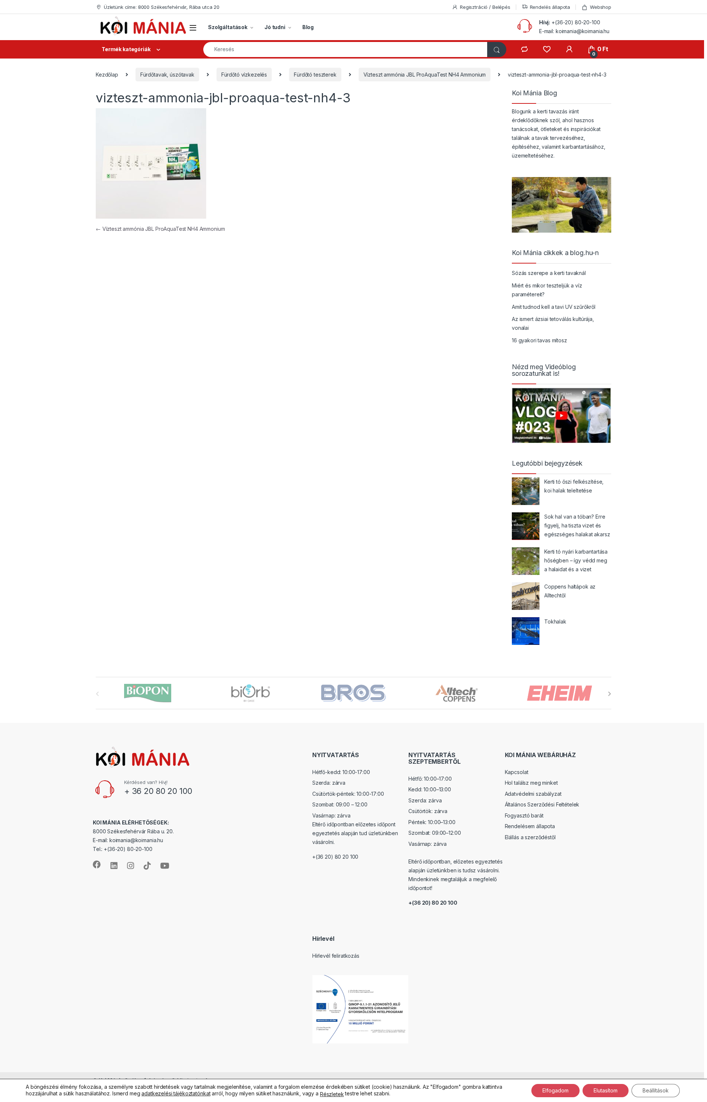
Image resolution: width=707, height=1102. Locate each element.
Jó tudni (274, 27)
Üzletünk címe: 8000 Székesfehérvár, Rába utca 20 (161, 7)
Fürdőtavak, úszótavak (167, 74)
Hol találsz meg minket (531, 783)
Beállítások (656, 1090)
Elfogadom (555, 1090)
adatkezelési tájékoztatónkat (175, 1093)
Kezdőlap (107, 74)
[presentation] (609, 693)
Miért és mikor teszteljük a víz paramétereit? (547, 289)
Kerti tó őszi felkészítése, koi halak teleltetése (574, 486)
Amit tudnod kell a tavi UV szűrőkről (553, 307)
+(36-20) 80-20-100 (576, 22)
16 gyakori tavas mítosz (539, 340)
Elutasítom (606, 1090)
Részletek (332, 1094)
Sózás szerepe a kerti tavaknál (549, 273)
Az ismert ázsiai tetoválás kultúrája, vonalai (553, 323)
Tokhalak (555, 621)
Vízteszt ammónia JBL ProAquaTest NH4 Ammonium (424, 74)
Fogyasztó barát (524, 815)
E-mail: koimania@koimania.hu (574, 31)
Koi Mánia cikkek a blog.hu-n (555, 253)
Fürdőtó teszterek (315, 74)
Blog (308, 27)
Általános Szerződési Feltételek (542, 804)
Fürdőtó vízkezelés (244, 74)
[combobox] (345, 49)
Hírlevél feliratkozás (335, 956)
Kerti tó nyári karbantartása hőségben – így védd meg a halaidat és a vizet (576, 560)
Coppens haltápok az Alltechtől (569, 590)
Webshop (600, 7)
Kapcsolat (516, 772)
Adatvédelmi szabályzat (533, 794)
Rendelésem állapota (530, 826)
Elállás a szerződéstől (530, 837)
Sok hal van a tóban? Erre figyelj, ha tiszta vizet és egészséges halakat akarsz (577, 525)
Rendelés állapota (550, 7)
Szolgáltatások (227, 27)
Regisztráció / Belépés (485, 7)
